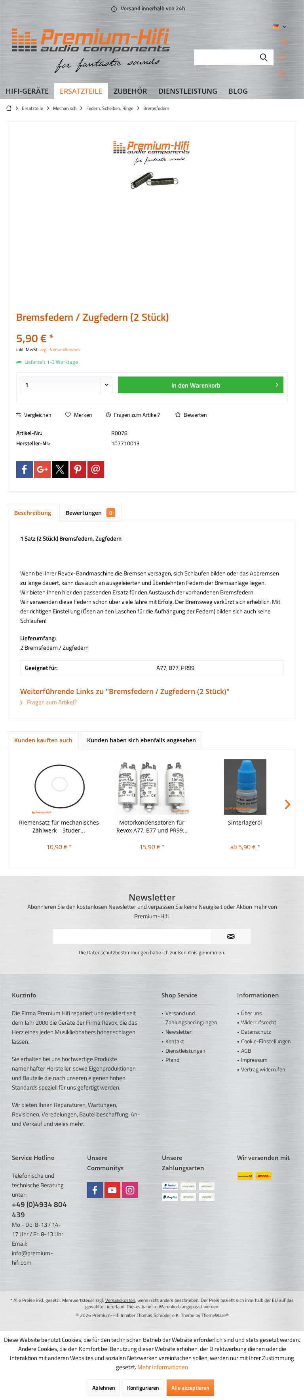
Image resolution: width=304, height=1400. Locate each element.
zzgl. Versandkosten (60, 349)
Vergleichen (37, 415)
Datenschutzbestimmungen (118, 952)
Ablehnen (103, 1387)
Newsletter (178, 1031)
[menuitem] (284, 41)
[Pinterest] (78, 469)
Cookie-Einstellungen (266, 1041)
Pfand (172, 1060)
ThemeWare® (215, 1315)
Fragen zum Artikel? (136, 415)
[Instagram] (130, 1190)
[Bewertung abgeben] (152, 328)
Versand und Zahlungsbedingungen (191, 1018)
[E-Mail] (95, 469)
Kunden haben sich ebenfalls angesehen (141, 740)
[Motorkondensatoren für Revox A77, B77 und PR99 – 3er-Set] (151, 787)
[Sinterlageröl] (245, 787)
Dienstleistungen (185, 1050)
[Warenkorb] (284, 41)
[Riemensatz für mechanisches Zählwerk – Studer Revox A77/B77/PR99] (58, 787)
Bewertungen (89, 512)
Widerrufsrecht (258, 1022)
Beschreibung (32, 512)
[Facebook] (24, 469)
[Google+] (42, 469)
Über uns (251, 1013)
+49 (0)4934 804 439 (39, 1209)
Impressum (254, 1060)
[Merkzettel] (282, 57)
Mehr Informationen (162, 1367)
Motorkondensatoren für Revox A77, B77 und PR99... (152, 826)
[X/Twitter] (60, 469)
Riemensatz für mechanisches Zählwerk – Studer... (59, 826)
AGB (246, 1050)
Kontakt (174, 1041)
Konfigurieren (143, 1387)
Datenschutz (256, 1031)
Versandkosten (120, 1300)
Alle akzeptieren (190, 1387)
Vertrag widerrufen (263, 1069)
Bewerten (194, 415)
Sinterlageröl (245, 822)
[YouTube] (112, 1190)
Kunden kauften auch (43, 740)
